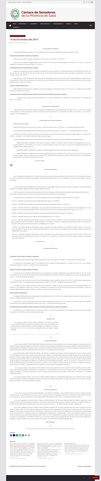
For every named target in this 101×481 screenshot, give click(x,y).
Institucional (22, 23)
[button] (27, 24)
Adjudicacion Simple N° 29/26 (33, 2)
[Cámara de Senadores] (10, 25)
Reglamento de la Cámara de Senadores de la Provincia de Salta (28, 466)
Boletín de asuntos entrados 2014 (17, 36)
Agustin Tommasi (23, 42)
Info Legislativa (44, 23)
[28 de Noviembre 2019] (78, 449)
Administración (57, 23)
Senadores (33, 23)
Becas (75, 23)
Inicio (14, 23)
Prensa (68, 23)
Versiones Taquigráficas (84, 466)
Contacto (16, 27)
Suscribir (95, 477)
